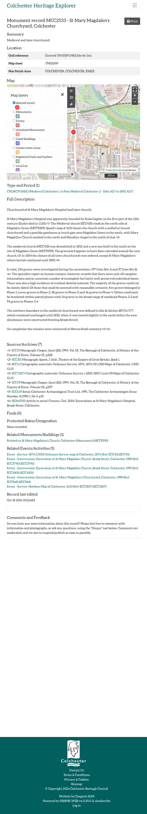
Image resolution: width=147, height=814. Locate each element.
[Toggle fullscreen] (135, 89)
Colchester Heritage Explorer (41, 5)
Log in (77, 805)
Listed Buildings (25, 138)
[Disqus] (73, 589)
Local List (22, 165)
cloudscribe (102, 801)
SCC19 (15, 350)
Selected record (25, 103)
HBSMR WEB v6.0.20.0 (75, 801)
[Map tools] (71, 104)
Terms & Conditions (76, 775)
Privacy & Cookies (76, 779)
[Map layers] (71, 90)
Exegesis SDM (84, 796)
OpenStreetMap (116, 170)
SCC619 (17, 391)
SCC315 (17, 359)
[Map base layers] (71, 97)
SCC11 (16, 364)
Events (20, 121)
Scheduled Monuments (30, 129)
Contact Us (76, 770)
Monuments (23, 112)
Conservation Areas (28, 147)
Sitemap (76, 784)
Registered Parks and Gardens (34, 156)
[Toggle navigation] (134, 5)
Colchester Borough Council (89, 788)
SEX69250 (19, 401)
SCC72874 (19, 373)
